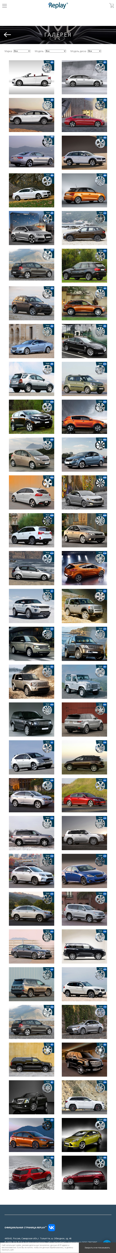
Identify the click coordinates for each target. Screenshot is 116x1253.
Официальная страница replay (26, 1227)
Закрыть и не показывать (97, 1247)
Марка (8, 51)
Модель (39, 51)
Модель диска (78, 51)
